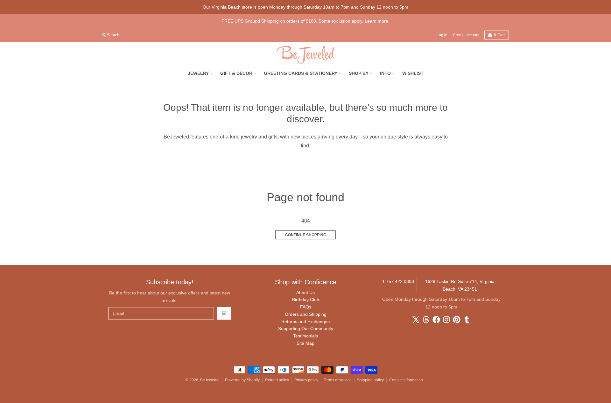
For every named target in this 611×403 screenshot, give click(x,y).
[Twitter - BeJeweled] (416, 319)
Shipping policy (370, 380)
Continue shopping (305, 235)
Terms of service (338, 380)
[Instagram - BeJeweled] (446, 319)
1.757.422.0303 (398, 281)
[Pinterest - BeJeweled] (456, 319)
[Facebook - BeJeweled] (436, 319)
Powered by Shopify (242, 380)
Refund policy (277, 380)
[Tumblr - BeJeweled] (467, 319)
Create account (466, 35)
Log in (442, 35)
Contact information (406, 380)
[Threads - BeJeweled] (426, 319)
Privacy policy (306, 380)
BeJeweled (210, 380)
